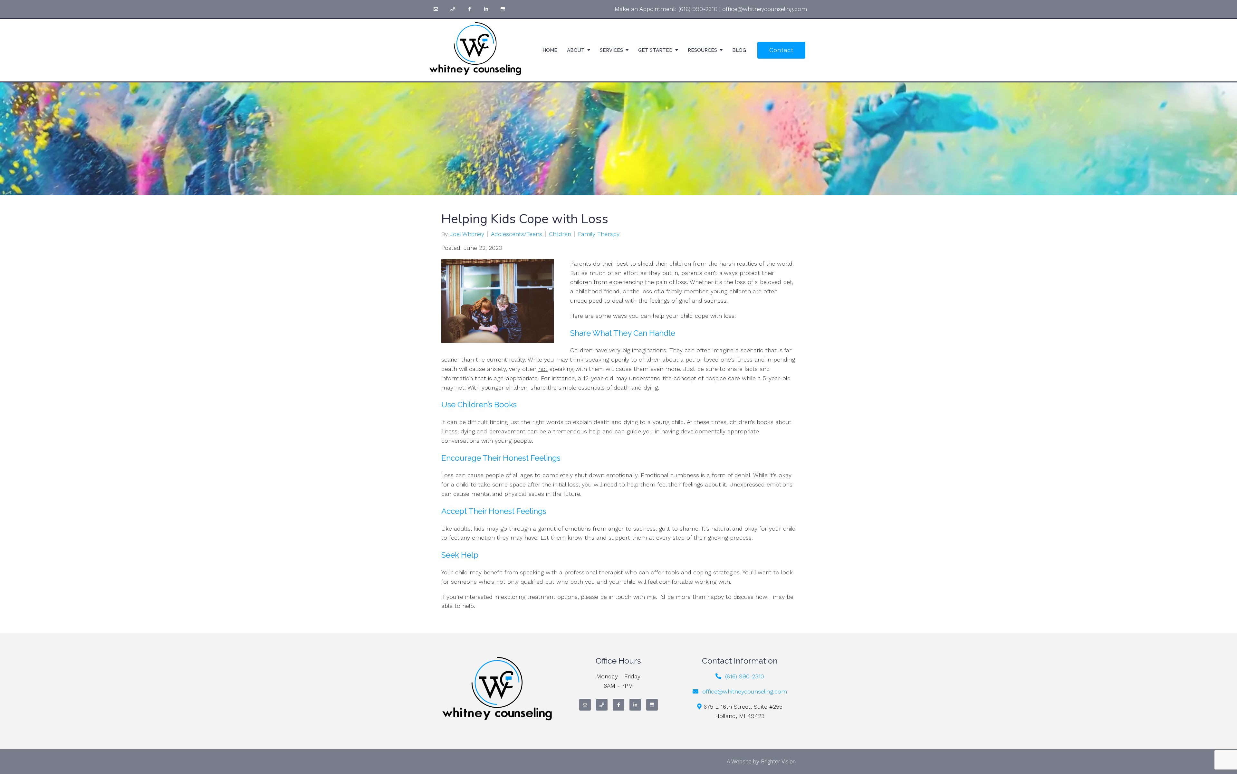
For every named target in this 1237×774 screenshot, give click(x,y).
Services (611, 50)
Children (560, 234)
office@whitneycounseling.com (764, 8)
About (576, 50)
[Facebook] (469, 9)
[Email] (436, 9)
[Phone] (452, 9)
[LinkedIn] (486, 9)
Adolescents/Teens (516, 234)
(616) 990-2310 (697, 8)
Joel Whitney (467, 234)
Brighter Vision (778, 761)
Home (549, 50)
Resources (702, 50)
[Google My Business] (503, 9)
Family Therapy (598, 234)
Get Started (655, 50)
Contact (781, 50)
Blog (739, 50)
